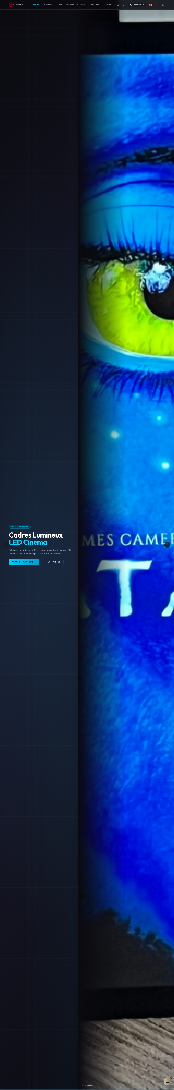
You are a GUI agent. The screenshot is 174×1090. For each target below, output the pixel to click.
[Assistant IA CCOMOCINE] (167, 1081)
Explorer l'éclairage (21, 562)
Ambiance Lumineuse (75, 5)
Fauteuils (47, 5)
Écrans (59, 5)
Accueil (36, 5)
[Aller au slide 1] (84, 1085)
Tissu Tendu (95, 5)
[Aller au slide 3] (91, 1085)
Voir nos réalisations (54, 562)
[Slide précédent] (7, 545)
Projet (108, 5)
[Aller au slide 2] (88, 1085)
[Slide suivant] (167, 545)
